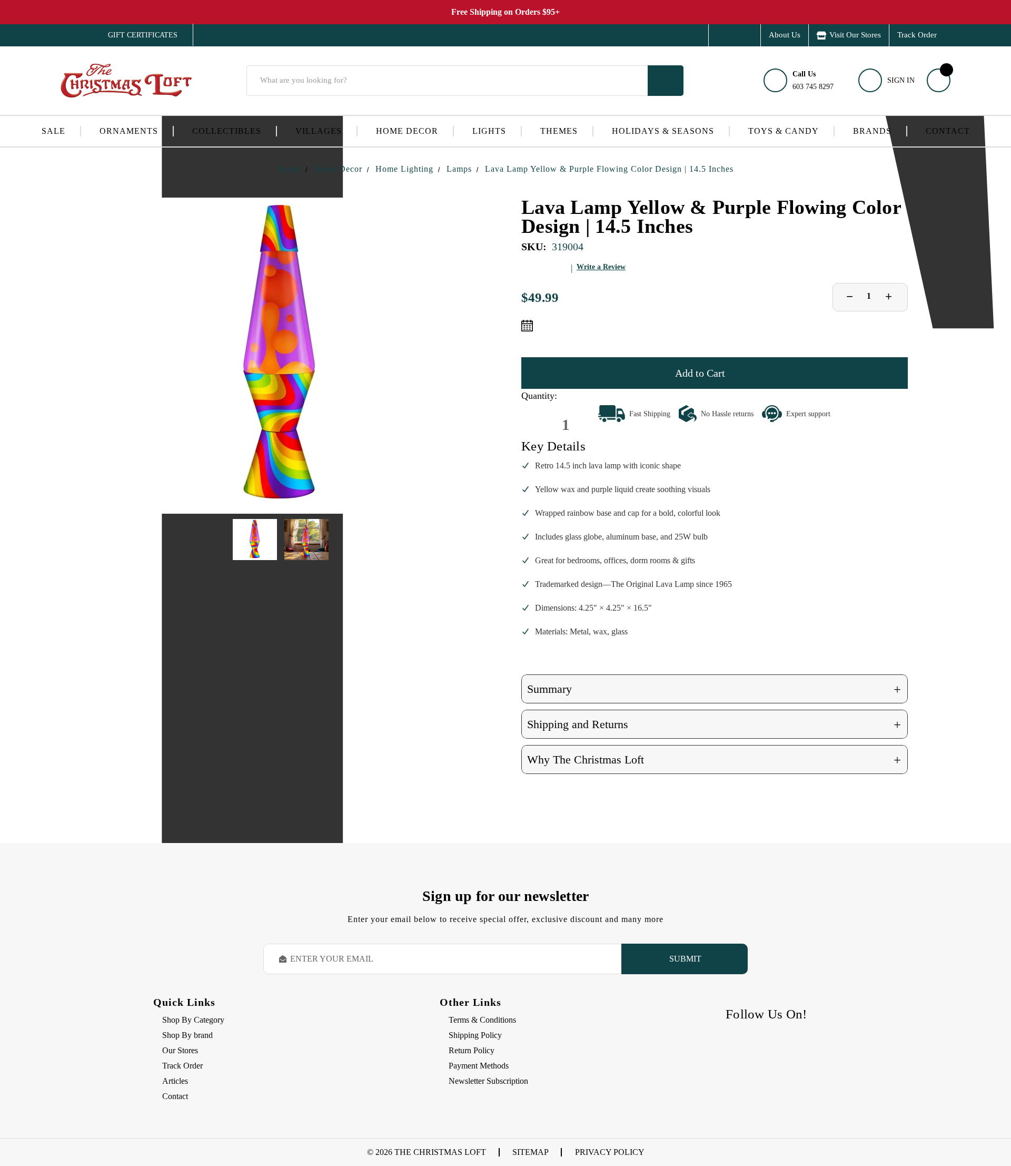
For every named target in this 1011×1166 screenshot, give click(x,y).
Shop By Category (193, 1019)
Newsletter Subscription (488, 1080)
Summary (714, 689)
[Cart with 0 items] (938, 80)
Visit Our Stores (855, 35)
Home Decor (407, 130)
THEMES (559, 130)
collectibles (226, 130)
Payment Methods (479, 1065)
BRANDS (872, 130)
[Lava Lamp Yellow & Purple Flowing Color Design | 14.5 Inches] (281, 356)
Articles (175, 1080)
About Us (784, 35)
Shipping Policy (475, 1035)
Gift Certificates (135, 35)
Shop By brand (187, 1035)
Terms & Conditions (482, 1019)
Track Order (917, 35)
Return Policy (471, 1050)
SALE (53, 130)
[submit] (665, 80)
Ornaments (129, 130)
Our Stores (180, 1050)
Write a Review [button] (601, 267)
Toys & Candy (783, 130)
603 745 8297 (813, 80)
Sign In (901, 80)
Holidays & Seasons (663, 130)
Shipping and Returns (714, 725)
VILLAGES (318, 130)
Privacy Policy (610, 1152)
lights (489, 130)
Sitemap (530, 1152)
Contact (948, 130)
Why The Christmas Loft (714, 760)
